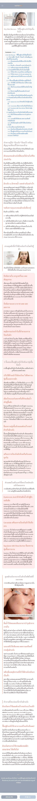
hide (14, 52)
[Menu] (2, 5)
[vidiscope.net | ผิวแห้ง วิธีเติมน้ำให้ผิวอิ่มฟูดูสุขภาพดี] (18, 6)
